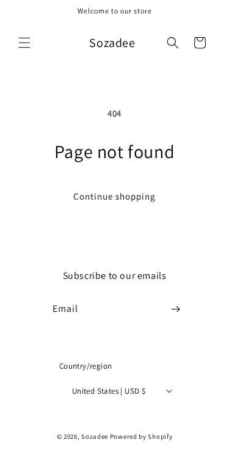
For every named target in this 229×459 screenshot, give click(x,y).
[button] (24, 42)
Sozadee (94, 436)
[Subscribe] (175, 309)
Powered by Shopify (141, 436)
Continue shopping (114, 196)
